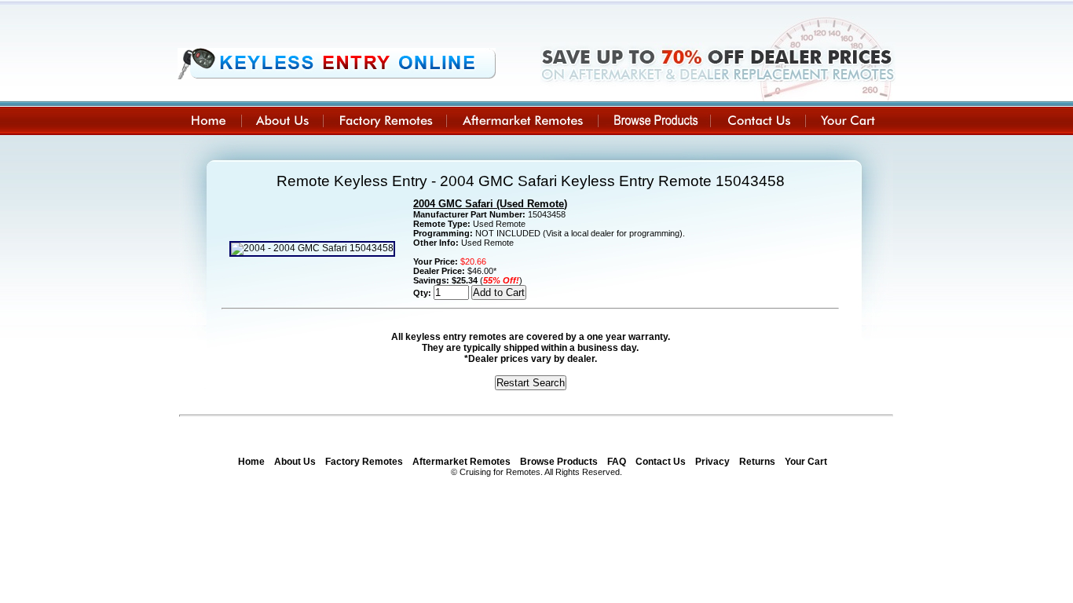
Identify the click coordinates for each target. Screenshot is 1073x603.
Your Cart (806, 461)
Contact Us (660, 461)
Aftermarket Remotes (461, 461)
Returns (757, 461)
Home (251, 461)
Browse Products (559, 461)
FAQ (616, 461)
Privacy (712, 461)
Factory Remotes (364, 461)
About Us (295, 461)
